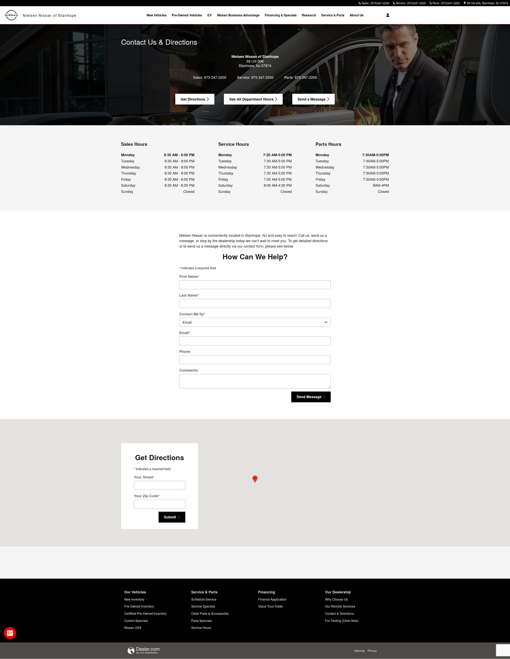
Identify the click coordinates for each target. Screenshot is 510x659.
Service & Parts (332, 15)
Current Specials (136, 620)
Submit (170, 517)
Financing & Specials (281, 15)
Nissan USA (132, 627)
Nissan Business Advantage (238, 15)
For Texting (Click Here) (341, 620)
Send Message (309, 396)
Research (309, 15)
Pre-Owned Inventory (139, 606)
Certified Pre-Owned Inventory (145, 613)
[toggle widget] (10, 633)
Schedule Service (203, 599)
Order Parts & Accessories (210, 613)
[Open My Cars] (386, 15)
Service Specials (203, 606)
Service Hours (201, 627)
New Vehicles (157, 15)
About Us (357, 15)
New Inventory (134, 599)
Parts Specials (201, 620)
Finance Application (272, 599)
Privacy (372, 651)
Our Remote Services (340, 606)
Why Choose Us (336, 599)
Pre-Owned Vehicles (187, 15)
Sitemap (359, 651)
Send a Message (312, 99)
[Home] (11, 15)
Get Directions (193, 99)
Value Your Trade (270, 606)
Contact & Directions (339, 613)
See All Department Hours (251, 99)
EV (209, 15)
